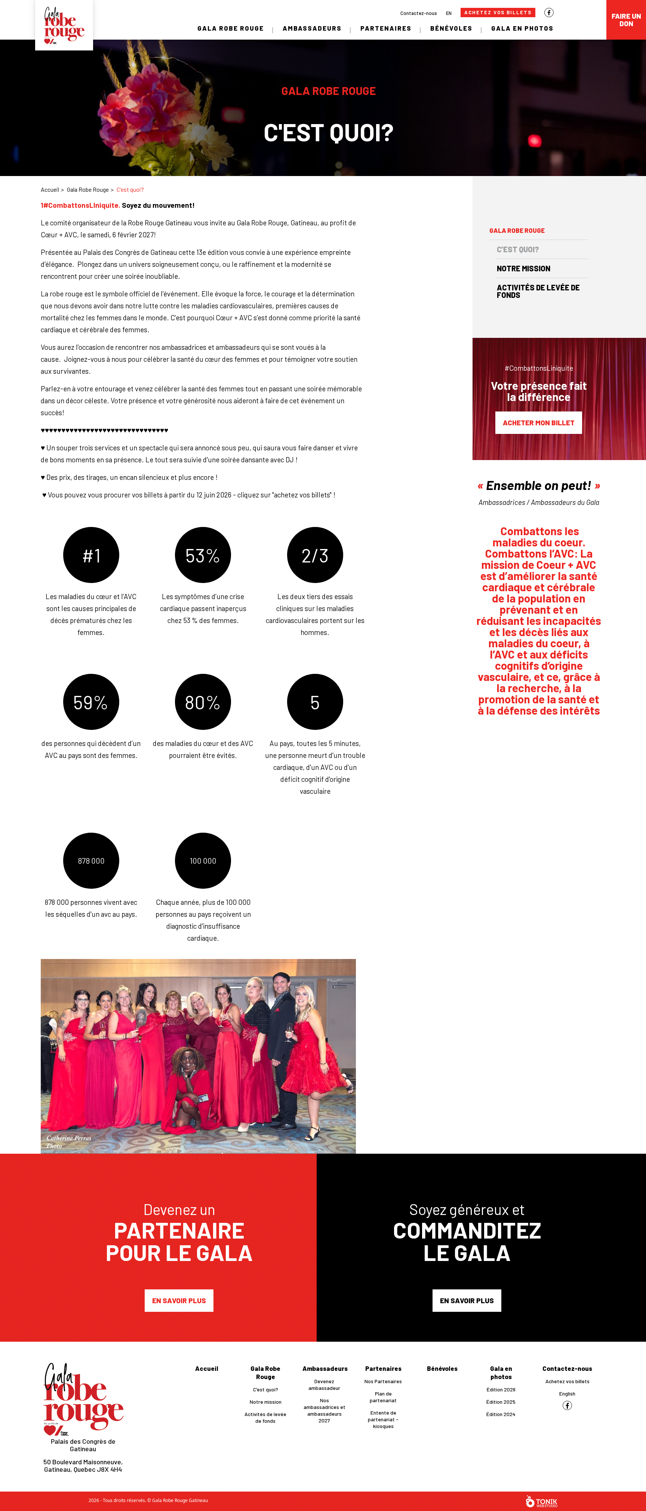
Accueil (50, 189)
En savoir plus (179, 1300)
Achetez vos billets (498, 12)
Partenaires (386, 28)
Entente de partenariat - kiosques (383, 1419)
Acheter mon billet (539, 422)
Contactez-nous (418, 13)
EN (449, 13)
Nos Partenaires (383, 1381)
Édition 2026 (501, 1389)
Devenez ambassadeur (324, 1384)
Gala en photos (522, 28)
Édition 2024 (501, 1414)
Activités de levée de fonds (538, 291)
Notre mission (523, 268)
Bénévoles (451, 28)
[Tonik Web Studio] (541, 1501)
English (567, 1393)
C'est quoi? (518, 249)
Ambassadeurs (312, 28)
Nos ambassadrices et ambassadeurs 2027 (324, 1410)
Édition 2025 (501, 1402)
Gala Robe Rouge (230, 28)
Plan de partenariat (383, 1396)
